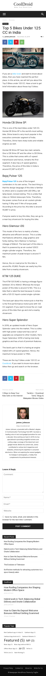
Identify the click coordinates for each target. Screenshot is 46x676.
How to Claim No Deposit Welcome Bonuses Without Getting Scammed (21, 558)
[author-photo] (23, 419)
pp (22, 648)
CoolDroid (7, 582)
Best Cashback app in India (13, 632)
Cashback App (30, 632)
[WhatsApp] (21, 42)
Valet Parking (19, 652)
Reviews (12, 20)
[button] (42, 14)
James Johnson (10, 37)
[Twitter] (10, 42)
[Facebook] (4, 42)
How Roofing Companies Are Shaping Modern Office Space (21, 543)
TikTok (29, 648)
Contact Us (19, 668)
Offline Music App (10, 648)
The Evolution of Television (14, 565)
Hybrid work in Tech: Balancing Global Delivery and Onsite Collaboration (23, 550)
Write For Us (38, 668)
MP (30, 640)
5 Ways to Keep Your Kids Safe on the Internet (12, 394)
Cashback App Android (12, 636)
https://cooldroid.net (23, 426)
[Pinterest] (16, 42)
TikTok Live (8, 652)
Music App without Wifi (22, 644)
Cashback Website (28, 636)
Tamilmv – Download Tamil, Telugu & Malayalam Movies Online (33, 395)
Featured (14, 640)
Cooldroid (6, 363)
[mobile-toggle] (4, 14)
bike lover (17, 74)
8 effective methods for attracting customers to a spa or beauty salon (23, 571)
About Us (28, 668)
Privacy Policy (8, 668)
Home (4, 20)
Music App (8, 644)
